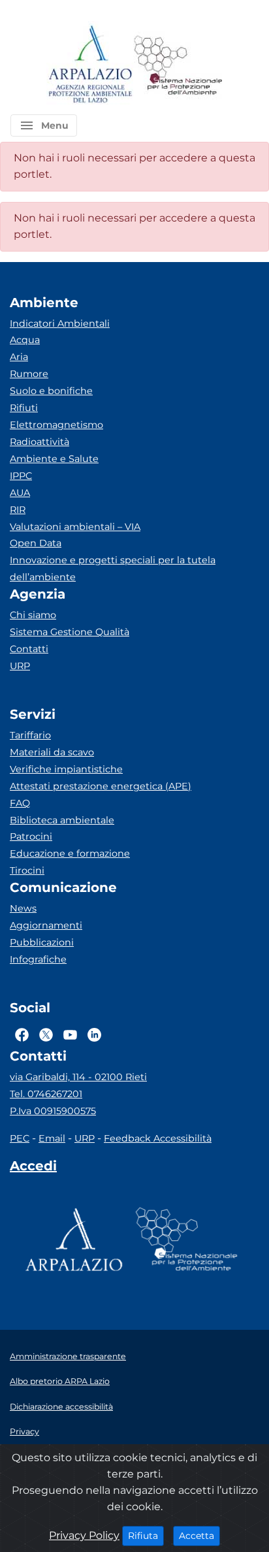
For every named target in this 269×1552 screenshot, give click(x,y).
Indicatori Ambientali (60, 323)
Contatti (29, 649)
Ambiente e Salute (54, 459)
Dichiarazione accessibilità (61, 1407)
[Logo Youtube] (70, 1034)
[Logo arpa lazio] (89, 65)
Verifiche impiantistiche (66, 769)
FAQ (20, 803)
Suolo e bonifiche (51, 391)
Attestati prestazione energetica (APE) (100, 786)
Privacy (24, 1431)
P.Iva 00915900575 (53, 1111)
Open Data (35, 543)
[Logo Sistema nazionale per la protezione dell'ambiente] (178, 65)
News (23, 908)
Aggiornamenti (46, 925)
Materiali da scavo (52, 752)
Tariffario (30, 735)
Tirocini (27, 870)
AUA (20, 493)
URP (20, 666)
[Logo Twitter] (46, 1034)
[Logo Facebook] (22, 1034)
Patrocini (31, 836)
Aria (19, 357)
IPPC (21, 476)
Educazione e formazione (70, 853)
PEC (19, 1138)
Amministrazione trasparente (68, 1356)
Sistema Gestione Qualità (69, 632)
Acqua (25, 340)
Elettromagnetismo (56, 425)
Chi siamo (33, 615)
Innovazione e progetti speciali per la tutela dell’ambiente (112, 568)
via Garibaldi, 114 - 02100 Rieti (78, 1077)
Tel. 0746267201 (46, 1094)
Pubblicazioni (42, 942)
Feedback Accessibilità (158, 1138)
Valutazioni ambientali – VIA (75, 527)
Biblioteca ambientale (62, 820)
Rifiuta (146, 1535)
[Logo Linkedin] (94, 1034)
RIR (17, 510)
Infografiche (38, 959)
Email (52, 1138)
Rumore (29, 374)
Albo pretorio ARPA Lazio (60, 1381)
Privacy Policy (84, 1535)
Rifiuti (24, 408)
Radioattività (39, 442)
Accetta (199, 1535)
